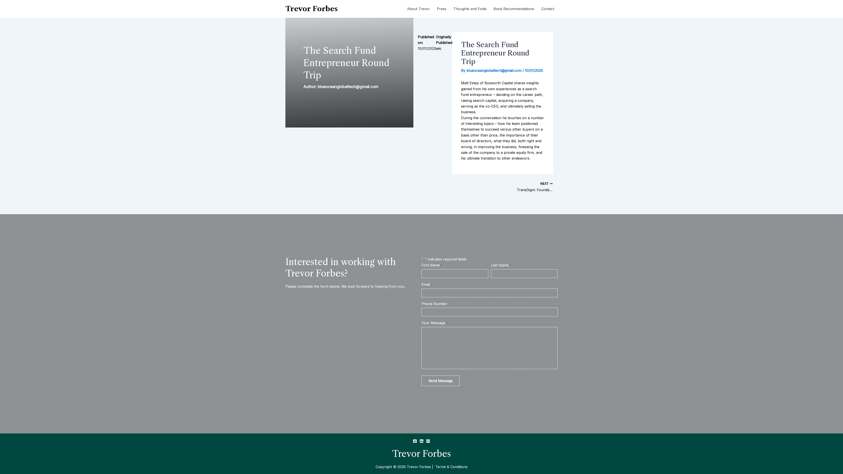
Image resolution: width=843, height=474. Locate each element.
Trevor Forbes (311, 8)
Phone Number (434, 304)
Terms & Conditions (451, 467)
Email (427, 284)
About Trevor (418, 9)
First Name (432, 265)
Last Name (501, 265)
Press (441, 9)
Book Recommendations (514, 9)
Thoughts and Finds (469, 9)
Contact (547, 9)
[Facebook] (415, 441)
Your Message (435, 323)
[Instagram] (428, 441)
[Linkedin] (421, 441)
